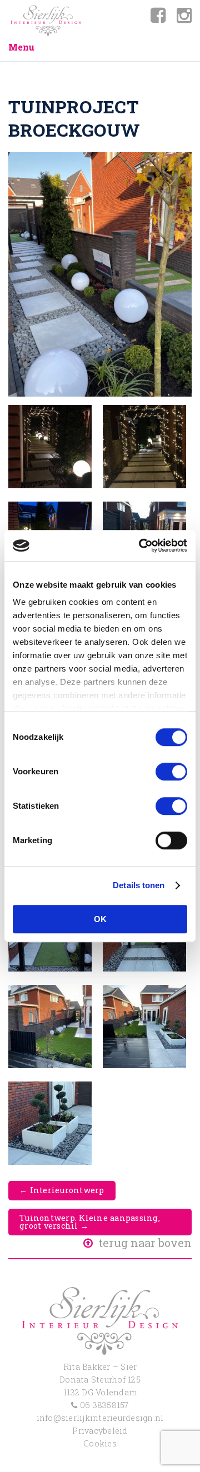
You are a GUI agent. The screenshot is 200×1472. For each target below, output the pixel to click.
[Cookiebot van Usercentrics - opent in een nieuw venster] (141, 545)
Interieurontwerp (61, 1190)
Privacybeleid (99, 1430)
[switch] (171, 771)
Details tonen (138, 885)
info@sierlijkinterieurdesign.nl (100, 1418)
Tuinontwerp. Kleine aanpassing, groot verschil (89, 1222)
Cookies (100, 1443)
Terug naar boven (144, 1242)
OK (100, 919)
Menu (21, 47)
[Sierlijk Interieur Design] (46, 20)
